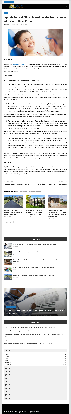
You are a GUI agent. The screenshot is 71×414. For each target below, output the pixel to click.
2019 (7, 388)
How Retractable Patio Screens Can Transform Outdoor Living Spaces (34, 212)
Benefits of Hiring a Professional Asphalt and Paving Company (13, 212)
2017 (7, 394)
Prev (7, 222)
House (6, 12)
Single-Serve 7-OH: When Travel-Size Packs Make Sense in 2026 (33, 267)
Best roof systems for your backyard (27, 2)
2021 (7, 381)
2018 (7, 391)
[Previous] (5, 283)
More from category (34, 191)
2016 (7, 398)
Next (11, 222)
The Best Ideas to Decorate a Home (16, 184)
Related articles (9, 191)
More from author (21, 191)
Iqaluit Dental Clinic (19, 64)
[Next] (8, 283)
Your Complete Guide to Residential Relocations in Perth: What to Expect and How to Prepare (57, 213)
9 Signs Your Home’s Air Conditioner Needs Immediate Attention (34, 244)
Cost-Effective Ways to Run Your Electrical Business (52, 185)
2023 (7, 374)
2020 (7, 384)
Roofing (8, 307)
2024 (7, 371)
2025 (7, 368)
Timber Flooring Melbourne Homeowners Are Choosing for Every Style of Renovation (37, 260)
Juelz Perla (7, 24)
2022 (7, 378)
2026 (7, 350)
